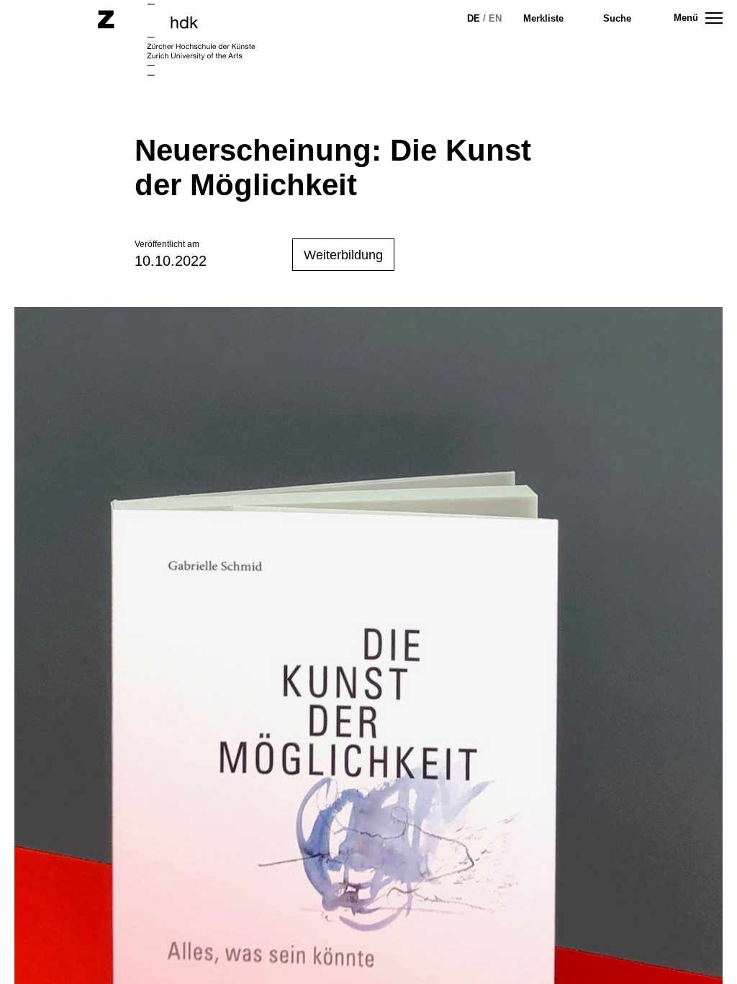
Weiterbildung (343, 255)
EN (495, 18)
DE (473, 18)
